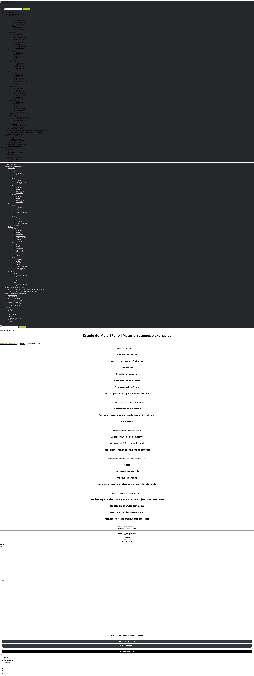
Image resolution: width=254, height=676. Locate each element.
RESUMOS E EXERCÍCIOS (12, 14)
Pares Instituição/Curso (16, 141)
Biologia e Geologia (22, 117)
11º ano (14, 124)
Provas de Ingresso (14, 139)
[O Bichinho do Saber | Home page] (7, 2)
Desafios (11, 151)
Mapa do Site (8, 660)
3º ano (14, 32)
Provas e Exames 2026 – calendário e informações (25, 132)
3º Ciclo (10, 71)
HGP (17, 59)
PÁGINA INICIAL (9, 12)
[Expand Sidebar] (1, 546)
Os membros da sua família (127, 408)
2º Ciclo (10, 49)
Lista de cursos (13, 135)
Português (19, 21)
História (18, 83)
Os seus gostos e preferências (127, 361)
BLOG (6, 147)
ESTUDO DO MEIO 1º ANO (127, 527)
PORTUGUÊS (127, 538)
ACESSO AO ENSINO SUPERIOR (14, 134)
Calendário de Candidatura (17, 144)
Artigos (10, 149)
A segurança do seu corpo (127, 380)
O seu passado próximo (127, 387)
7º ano (14, 73)
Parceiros (7, 662)
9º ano (14, 100)
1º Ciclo (10, 17)
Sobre (6, 657)
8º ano (14, 86)
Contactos (7, 659)
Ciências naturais (21, 81)
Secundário (11, 114)
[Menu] (1, 654)
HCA (17, 122)
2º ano (14, 26)
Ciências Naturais (22, 58)
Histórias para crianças (15, 152)
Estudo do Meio (21, 22)
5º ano (14, 51)
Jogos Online (12, 154)
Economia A (20, 119)
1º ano (14, 19)
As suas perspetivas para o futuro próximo (127, 393)
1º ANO (127, 535)
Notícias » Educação (14, 157)
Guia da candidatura (14, 146)
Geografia (19, 85)
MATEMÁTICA (127, 541)
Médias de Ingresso (14, 142)
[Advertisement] (61, 563)
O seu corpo (127, 367)
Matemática (20, 24)
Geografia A (20, 120)
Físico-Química (21, 80)
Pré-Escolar (12, 16)
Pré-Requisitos (13, 137)
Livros (10, 156)
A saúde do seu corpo (127, 374)
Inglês (18, 36)
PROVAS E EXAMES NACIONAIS (14, 129)
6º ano (14, 61)
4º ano (14, 41)
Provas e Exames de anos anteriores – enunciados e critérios (28, 130)
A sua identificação (127, 354)
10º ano (14, 115)
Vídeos (10, 161)
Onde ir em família (14, 159)
